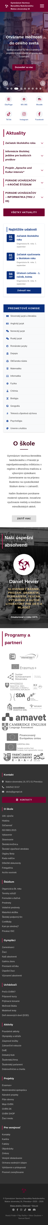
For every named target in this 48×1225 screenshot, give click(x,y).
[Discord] (34, 1210)
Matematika (15, 368)
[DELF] (37, 687)
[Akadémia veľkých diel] (17, 707)
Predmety (6, 903)
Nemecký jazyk (17, 331)
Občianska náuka (18, 361)
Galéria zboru (8, 961)
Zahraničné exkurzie (11, 1045)
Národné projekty (10, 1095)
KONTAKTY (25, 800)
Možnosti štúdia (9, 1006)
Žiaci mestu (7, 1118)
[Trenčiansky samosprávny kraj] (23, 757)
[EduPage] (12, 657)
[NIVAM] (35, 707)
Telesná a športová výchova (23, 413)
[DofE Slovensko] (29, 657)
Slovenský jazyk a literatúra (23, 316)
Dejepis (14, 353)
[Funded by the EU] (24, 737)
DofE (4, 1050)
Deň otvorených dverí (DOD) (15, 1015)
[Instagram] (21, 1210)
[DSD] (32, 697)
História (5, 821)
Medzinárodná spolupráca (14, 1090)
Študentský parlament (12, 1064)
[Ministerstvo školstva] (17, 687)
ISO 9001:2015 (9, 830)
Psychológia (16, 421)
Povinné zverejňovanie (13, 1172)
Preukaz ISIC (8, 931)
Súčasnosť (7, 825)
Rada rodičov (8, 858)
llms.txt (35, 1206)
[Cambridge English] (24, 727)
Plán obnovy (8, 1099)
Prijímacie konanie (11, 1001)
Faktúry (5, 1144)
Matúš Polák (10, 1216)
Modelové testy (9, 1010)
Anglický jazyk (17, 323)
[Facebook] (17, 1210)
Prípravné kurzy (9, 996)
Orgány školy (8, 854)
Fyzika (13, 383)
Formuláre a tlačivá (11, 898)
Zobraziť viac (24, 290)
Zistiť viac (24, 518)
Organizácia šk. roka (11, 889)
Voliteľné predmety (11, 907)
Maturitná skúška (10, 912)
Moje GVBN (7, 1104)
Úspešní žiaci (8, 971)
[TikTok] (25, 1210)
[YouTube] (29, 1210)
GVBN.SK (7, 1109)
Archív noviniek (9, 872)
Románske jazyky (18, 346)
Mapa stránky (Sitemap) (20, 1206)
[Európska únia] (24, 747)
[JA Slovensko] (24, 677)
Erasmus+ (7, 1085)
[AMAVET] (24, 717)
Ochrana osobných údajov (14, 1163)
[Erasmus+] (24, 667)
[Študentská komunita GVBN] (13, 1210)
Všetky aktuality (24, 212)
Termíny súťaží (9, 893)
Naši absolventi (9, 957)
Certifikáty (6, 922)
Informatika (15, 376)
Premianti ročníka (10, 966)
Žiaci (4, 952)
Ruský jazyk (16, 338)
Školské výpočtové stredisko (15, 849)
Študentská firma (10, 1060)
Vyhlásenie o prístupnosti (14, 1167)
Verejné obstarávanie (12, 1158)
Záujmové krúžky (10, 1041)
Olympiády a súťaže (11, 1036)
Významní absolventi (12, 975)
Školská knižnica (10, 844)
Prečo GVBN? (8, 992)
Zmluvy (5, 1153)
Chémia (14, 391)
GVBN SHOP (8, 1114)
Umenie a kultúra (18, 428)
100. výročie (7, 816)
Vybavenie (7, 835)
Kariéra (5, 1139)
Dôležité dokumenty (11, 863)
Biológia (14, 398)
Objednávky (7, 1149)
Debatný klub (8, 1055)
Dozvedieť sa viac (24, 67)
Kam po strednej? (10, 926)
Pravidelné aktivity (10, 1031)
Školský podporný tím (12, 917)
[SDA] (17, 697)
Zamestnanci (8, 947)
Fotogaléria (7, 868)
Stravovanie (7, 839)
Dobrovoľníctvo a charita (13, 1069)
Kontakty (6, 1134)
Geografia (15, 406)
